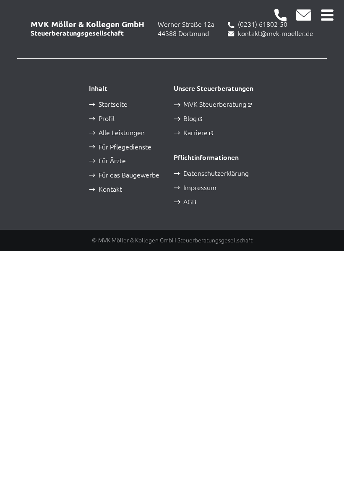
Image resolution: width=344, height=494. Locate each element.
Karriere (195, 132)
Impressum (199, 187)
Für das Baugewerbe (129, 175)
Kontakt (110, 189)
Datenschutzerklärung (216, 173)
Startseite (113, 104)
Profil (107, 118)
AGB (189, 202)
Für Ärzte (112, 161)
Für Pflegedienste (125, 147)
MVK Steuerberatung (214, 104)
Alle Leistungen (122, 132)
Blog (190, 118)
